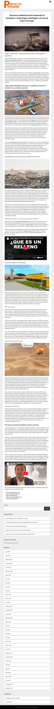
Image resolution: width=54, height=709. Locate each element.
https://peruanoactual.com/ (12, 498)
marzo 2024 (8, 641)
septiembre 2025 (9, 571)
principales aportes (14, 142)
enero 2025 (7, 602)
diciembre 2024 (8, 606)
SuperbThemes (35, 707)
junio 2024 (7, 629)
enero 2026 (7, 555)
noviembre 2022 (9, 684)
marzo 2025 (8, 594)
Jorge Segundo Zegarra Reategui (12, 698)
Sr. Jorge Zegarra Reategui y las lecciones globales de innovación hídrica (21, 522)
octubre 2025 (8, 567)
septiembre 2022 (9, 688)
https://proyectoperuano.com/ (13, 492)
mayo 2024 (7, 633)
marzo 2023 (8, 672)
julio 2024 (7, 625)
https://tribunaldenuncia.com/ (13, 493)
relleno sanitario (29, 224)
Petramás (33, 120)
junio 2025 (7, 582)
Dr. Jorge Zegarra (9, 121)
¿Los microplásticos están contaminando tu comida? (16, 518)
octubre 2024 (8, 614)
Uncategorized (8, 702)
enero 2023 (7, 680)
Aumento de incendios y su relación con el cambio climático (18, 530)
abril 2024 (7, 637)
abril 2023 (7, 668)
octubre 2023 (8, 660)
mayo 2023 (7, 664)
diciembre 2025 (8, 559)
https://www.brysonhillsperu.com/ (14, 497)
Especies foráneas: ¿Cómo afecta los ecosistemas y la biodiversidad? (20, 534)
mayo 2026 (7, 551)
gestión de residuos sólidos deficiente (13, 60)
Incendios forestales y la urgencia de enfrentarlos (16, 526)
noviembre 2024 (9, 610)
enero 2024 (7, 649)
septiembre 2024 (9, 618)
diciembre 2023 (8, 653)
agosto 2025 (8, 575)
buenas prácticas (28, 230)
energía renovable (35, 124)
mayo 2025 (7, 586)
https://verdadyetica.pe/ (11, 495)
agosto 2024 (8, 621)
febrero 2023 (8, 676)
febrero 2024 (8, 645)
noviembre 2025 (9, 563)
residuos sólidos (37, 72)
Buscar (6, 505)
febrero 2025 (8, 598)
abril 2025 (7, 590)
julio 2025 (7, 579)
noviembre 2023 (9, 657)
